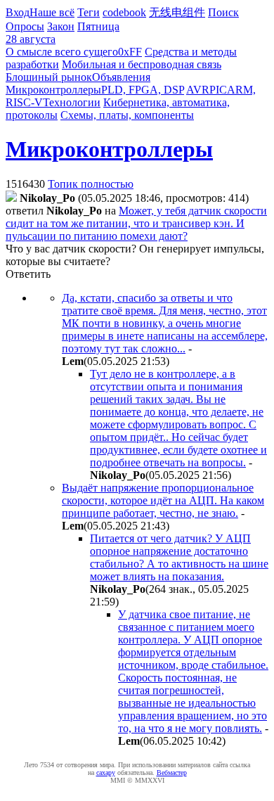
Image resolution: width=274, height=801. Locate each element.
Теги (88, 12)
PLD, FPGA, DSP (142, 90)
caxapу (105, 772)
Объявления (121, 77)
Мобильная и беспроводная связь (141, 64)
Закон (60, 26)
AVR (197, 90)
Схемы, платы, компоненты (127, 115)
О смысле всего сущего (62, 52)
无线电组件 (177, 12)
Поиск (223, 12)
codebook (124, 12)
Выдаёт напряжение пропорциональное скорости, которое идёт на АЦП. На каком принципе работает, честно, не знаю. (163, 500)
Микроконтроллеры (53, 90)
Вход (18, 12)
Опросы (25, 26)
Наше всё (52, 12)
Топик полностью (90, 184)
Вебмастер (172, 772)
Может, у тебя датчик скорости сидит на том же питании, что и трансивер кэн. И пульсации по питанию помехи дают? (136, 223)
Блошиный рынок (49, 77)
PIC (218, 90)
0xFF (130, 52)
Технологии (71, 102)
